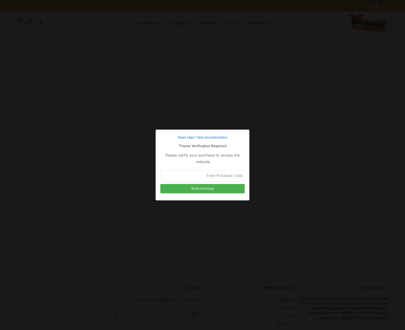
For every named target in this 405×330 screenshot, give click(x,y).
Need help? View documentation (202, 137)
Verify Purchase (202, 188)
